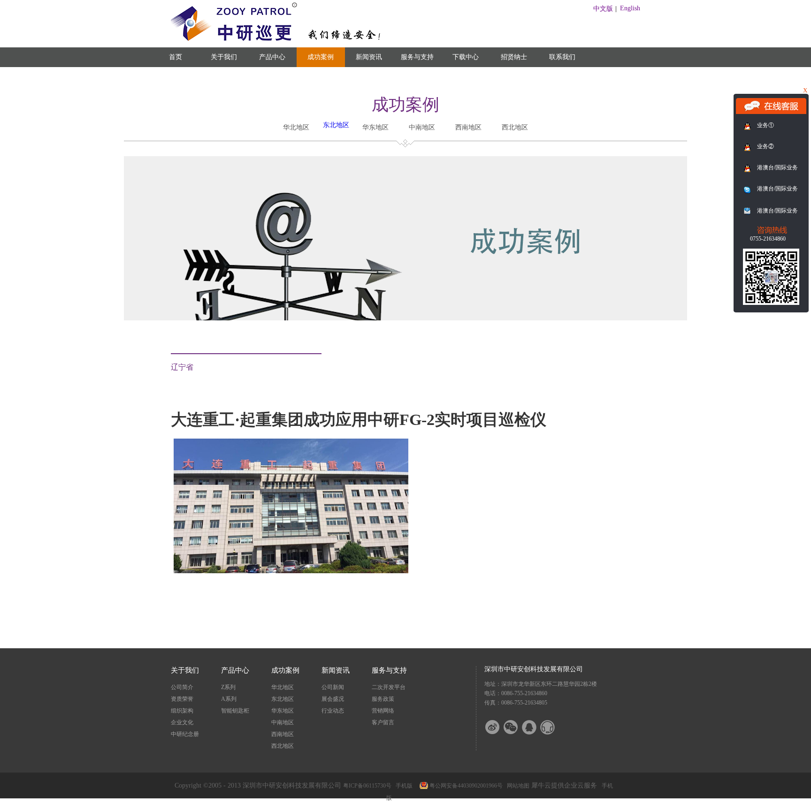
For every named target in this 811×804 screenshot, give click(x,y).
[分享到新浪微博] (498, 727)
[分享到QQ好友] (535, 727)
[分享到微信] (517, 727)
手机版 (403, 785)
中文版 (603, 8)
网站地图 (516, 785)
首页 (175, 57)
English (630, 8)
